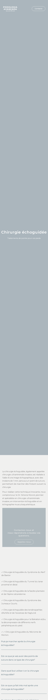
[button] (24, 9)
